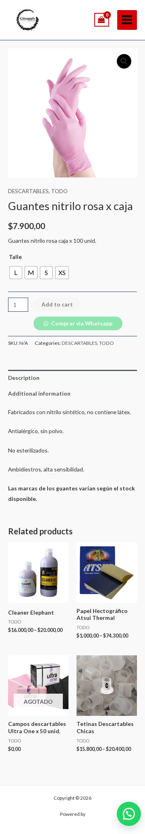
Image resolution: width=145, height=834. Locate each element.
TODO (59, 191)
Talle (15, 256)
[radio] (16, 273)
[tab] (72, 378)
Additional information (39, 393)
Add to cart (57, 304)
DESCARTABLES (28, 191)
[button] (129, 814)
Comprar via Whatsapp (81, 323)
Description (23, 377)
